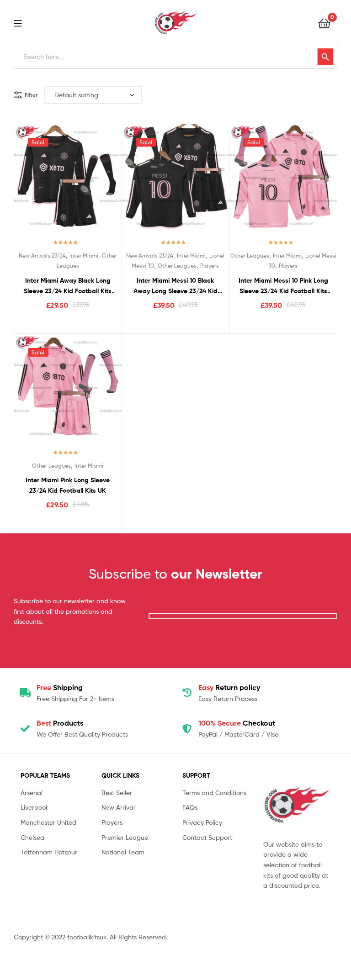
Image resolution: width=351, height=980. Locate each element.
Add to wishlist (45, 183)
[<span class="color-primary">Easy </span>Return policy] (186, 692)
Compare (67, 183)
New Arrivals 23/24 (42, 255)
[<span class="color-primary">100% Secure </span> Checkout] (186, 728)
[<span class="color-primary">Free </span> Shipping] (25, 692)
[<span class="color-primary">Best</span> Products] (25, 728)
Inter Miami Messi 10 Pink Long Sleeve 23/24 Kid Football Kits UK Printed (283, 286)
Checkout (236, 722)
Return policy (229, 687)
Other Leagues (177, 265)
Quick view (90, 183)
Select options (68, 324)
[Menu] (23, 22)
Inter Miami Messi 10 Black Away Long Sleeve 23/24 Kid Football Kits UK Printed (175, 286)
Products (60, 722)
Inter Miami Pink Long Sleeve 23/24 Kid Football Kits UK (68, 485)
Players (209, 265)
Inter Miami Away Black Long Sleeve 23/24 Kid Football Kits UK (68, 286)
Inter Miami (83, 255)
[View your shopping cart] (324, 23)
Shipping (60, 687)
